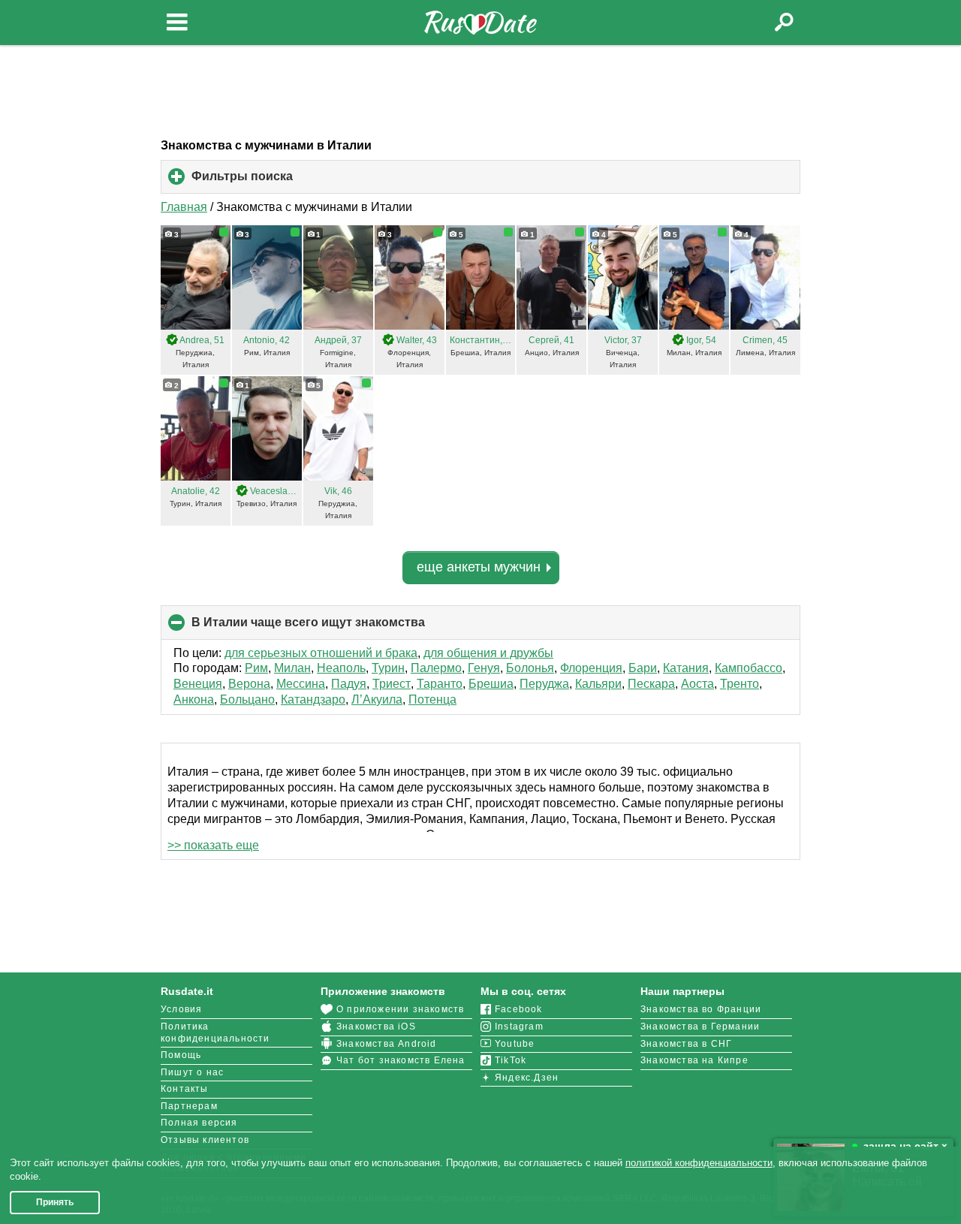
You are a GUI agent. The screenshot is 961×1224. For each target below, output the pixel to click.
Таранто (439, 683)
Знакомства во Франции (700, 1009)
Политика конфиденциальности (215, 1032)
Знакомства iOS (376, 1026)
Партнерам (189, 1106)
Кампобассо (748, 668)
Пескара (651, 683)
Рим (256, 668)
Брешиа (491, 683)
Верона (249, 683)
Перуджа (544, 683)
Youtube (515, 1044)
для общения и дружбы (488, 653)
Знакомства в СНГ (686, 1044)
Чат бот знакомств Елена (400, 1060)
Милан (292, 668)
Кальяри (598, 683)
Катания (686, 668)
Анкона (193, 699)
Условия (181, 1009)
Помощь (181, 1055)
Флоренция (591, 668)
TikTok (510, 1060)
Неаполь (341, 668)
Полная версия (199, 1122)
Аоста (697, 683)
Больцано (247, 699)
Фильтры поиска (267, 182)
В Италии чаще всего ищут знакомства (333, 627)
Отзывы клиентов (205, 1140)
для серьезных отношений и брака (320, 653)
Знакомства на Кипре (694, 1060)
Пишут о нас (192, 1072)
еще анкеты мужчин (479, 566)
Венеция (197, 683)
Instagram (519, 1026)
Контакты (185, 1089)
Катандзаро (313, 699)
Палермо (436, 668)
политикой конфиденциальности (699, 1162)
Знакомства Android (386, 1044)
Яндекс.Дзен (527, 1077)
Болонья (530, 668)
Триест (391, 683)
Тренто (739, 683)
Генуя (484, 668)
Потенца (432, 699)
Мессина (300, 683)
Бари (642, 668)
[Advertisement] (480, 91)
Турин (388, 668)
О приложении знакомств (400, 1009)
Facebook (519, 1009)
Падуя (348, 683)
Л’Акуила (376, 699)
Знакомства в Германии (700, 1026)
